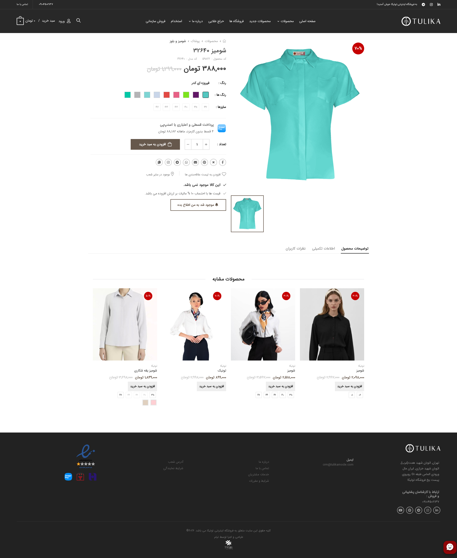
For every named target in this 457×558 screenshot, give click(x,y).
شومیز (291, 370)
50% (148, 296)
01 (352, 395)
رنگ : (222, 83)
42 (275, 395)
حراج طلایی (216, 21)
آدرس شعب (175, 461)
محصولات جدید (260, 21)
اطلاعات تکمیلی (323, 248)
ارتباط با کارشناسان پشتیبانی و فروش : (420, 494)
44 (267, 395)
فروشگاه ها (236, 21)
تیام (216, 537)
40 (283, 395)
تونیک (222, 370)
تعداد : (221, 144)
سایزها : (221, 107)
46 (259, 395)
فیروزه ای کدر (200, 83)
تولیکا (292, 366)
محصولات (287, 21)
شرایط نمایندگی (173, 468)
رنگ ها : (220, 94)
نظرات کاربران (296, 248)
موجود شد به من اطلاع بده (196, 204)
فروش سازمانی (155, 21)
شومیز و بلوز (178, 41)
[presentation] (360, 349)
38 (290, 395)
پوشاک (195, 41)
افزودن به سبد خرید (152, 144)
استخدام (176, 21)
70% (358, 48)
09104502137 (46, 4)
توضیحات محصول (354, 248)
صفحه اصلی (307, 21)
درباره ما (197, 21)
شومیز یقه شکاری (145, 370)
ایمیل (350, 460)
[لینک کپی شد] (159, 162)
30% (355, 296)
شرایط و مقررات (259, 480)
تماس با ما (22, 4)
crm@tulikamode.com (338, 464)
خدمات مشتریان (258, 474)
